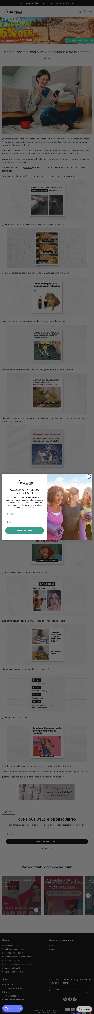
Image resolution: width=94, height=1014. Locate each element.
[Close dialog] (89, 477)
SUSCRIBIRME (24, 530)
